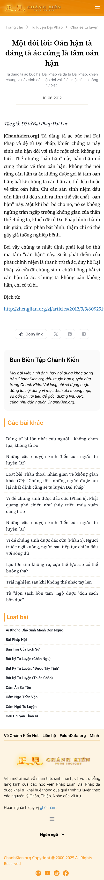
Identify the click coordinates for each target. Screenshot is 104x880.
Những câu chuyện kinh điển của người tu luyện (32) (52, 459)
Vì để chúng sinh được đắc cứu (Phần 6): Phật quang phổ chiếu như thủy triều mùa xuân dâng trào (52, 504)
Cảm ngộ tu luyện (21, 707)
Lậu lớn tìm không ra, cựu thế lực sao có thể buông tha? (52, 567)
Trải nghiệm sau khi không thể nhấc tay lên (49, 582)
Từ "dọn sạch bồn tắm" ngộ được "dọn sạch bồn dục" (52, 596)
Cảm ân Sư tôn (18, 687)
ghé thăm (48, 807)
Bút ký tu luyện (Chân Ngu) (28, 659)
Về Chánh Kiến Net (21, 735)
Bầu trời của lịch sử (22, 649)
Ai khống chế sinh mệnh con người (35, 630)
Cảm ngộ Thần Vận (21, 697)
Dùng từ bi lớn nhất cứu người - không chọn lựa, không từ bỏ (52, 442)
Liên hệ (49, 735)
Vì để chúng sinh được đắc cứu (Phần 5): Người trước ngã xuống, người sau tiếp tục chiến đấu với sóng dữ (52, 546)
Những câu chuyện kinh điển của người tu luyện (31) (52, 525)
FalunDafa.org (73, 735)
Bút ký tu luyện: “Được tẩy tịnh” (32, 668)
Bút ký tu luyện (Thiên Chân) (29, 678)
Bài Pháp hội (16, 639)
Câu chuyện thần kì (22, 716)
